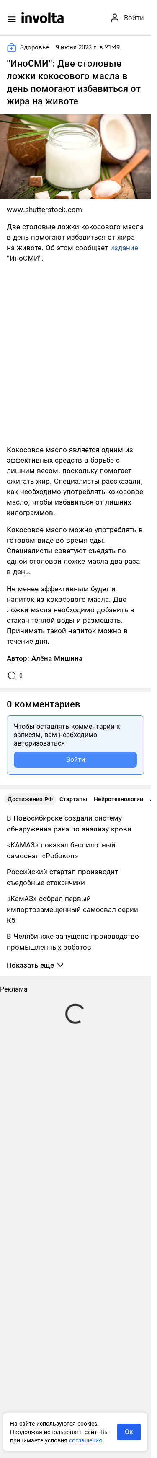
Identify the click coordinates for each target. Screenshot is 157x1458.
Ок (129, 1432)
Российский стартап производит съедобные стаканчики (62, 877)
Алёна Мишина (56, 658)
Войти (75, 760)
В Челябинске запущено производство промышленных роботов (73, 941)
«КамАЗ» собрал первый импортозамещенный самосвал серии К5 (72, 909)
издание (124, 247)
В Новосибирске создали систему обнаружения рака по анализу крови (69, 823)
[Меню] (12, 19)
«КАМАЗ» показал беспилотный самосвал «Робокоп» (61, 850)
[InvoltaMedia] (42, 17)
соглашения (85, 1440)
